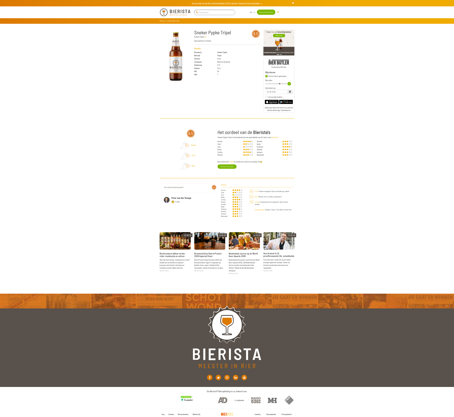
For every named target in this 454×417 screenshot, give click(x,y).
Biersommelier (183, 414)
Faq (163, 414)
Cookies (258, 414)
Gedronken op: (270, 88)
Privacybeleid (287, 414)
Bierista (162, 21)
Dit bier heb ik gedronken (277, 76)
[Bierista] (173, 12)
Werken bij (196, 414)
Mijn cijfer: (269, 80)
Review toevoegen (227, 166)
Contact (171, 414)
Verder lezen (164, 270)
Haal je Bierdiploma (266, 12)
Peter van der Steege (181, 197)
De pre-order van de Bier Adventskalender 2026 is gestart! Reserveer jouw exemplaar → (227, 3)
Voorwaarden (271, 414)
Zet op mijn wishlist (275, 97)
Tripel (219, 55)
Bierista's (274, 137)
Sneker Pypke (222, 52)
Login (254, 12)
